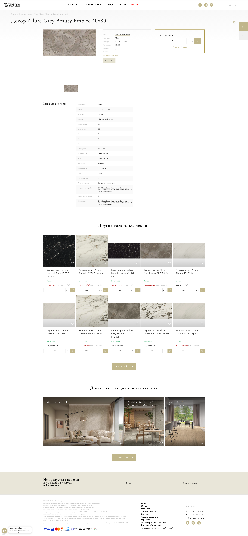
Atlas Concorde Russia (122, 34)
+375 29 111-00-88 (195, 511)
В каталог (109, 60)
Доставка (145, 514)
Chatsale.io (4, 534)
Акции (143, 503)
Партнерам (146, 519)
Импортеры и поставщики (153, 522)
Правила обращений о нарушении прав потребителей (156, 526)
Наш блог (145, 508)
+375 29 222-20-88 (195, 514)
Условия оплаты (148, 511)
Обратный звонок (195, 518)
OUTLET (144, 506)
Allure (117, 38)
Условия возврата (149, 517)
